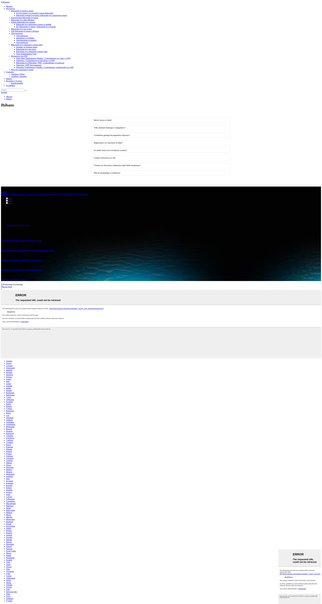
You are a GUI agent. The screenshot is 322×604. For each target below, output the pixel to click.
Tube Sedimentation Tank (26, 54)
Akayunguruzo (17, 33)
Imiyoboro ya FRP (70, 194)
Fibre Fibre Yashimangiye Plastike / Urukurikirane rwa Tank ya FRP (43, 58)
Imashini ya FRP (8, 194)
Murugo (9, 6)
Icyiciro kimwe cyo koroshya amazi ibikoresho (34, 13)
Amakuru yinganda (18, 76)
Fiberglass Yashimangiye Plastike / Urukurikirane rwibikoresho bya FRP (45, 67)
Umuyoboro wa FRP (48, 194)
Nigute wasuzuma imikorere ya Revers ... (22, 260)
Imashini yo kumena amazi (26, 47)
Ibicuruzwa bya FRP (19, 56)
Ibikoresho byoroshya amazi (22, 11)
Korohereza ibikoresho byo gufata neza (21, 240)
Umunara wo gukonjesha (27, 194)
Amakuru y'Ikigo (18, 74)
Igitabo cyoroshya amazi (13, 279)
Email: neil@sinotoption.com (17, 225)
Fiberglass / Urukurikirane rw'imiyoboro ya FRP (35, 61)
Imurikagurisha (17, 83)
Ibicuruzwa (10, 9)
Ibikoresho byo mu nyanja (21, 29)
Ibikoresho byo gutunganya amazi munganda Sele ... (28, 250)
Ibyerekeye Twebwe (14, 81)
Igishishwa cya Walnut (25, 38)
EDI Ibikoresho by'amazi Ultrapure (25, 31)
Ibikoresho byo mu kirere (26, 49)
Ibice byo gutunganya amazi (22, 70)
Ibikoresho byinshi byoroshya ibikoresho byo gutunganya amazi (41, 15)
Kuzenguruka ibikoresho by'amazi (24, 18)
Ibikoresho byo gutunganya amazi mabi (26, 45)
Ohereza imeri (6, 287)
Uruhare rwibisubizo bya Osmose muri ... (22, 270)
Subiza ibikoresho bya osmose (23, 22)
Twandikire (10, 85)
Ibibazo (9, 79)
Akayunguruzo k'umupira (26, 40)
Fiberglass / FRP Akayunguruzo (29, 65)
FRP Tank (83, 194)
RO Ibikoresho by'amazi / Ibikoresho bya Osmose (36, 27)
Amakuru (10, 72)
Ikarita (4, 192)
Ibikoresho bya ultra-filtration (22, 20)
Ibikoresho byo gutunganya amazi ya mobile (33, 24)
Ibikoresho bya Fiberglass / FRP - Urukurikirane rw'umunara (40, 63)
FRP (60, 194)
